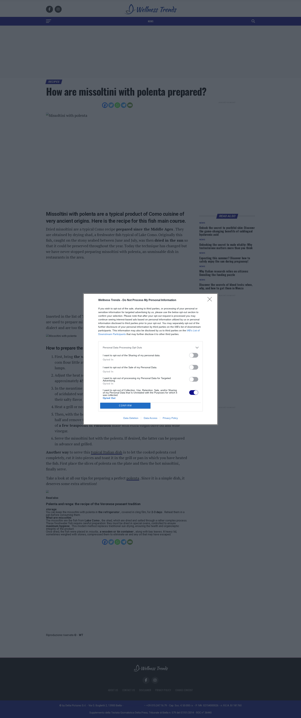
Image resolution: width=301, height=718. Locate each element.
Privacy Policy (170, 418)
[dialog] (150, 359)
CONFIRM (125, 405)
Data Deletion (130, 418)
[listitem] (150, 347)
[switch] (193, 355)
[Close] (210, 300)
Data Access (150, 418)
